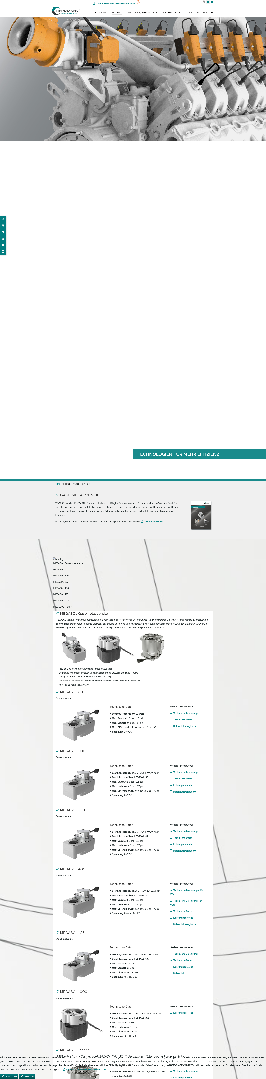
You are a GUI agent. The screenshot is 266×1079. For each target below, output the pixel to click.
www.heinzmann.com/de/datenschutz (87, 1069)
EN (212, 2)
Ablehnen (29, 1076)
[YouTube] (3, 251)
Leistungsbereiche (183, 785)
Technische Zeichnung (185, 713)
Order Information (153, 521)
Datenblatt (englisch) (184, 726)
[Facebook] (3, 245)
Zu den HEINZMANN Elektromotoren (115, 3)
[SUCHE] (3, 219)
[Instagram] (3, 238)
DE (208, 2)
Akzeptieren (11, 1076)
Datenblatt (179, 973)
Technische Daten (182, 719)
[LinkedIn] (3, 232)
